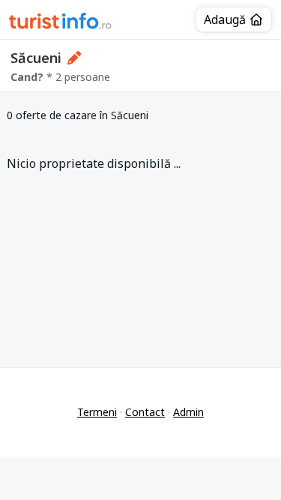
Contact (145, 412)
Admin (188, 412)
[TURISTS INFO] (60, 23)
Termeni (97, 412)
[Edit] (74, 57)
